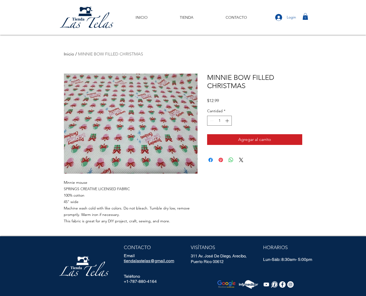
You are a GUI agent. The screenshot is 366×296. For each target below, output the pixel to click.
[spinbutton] (219, 120)
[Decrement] (211, 120)
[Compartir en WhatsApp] (231, 160)
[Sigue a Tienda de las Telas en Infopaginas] (274, 284)
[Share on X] (241, 160)
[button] (305, 16)
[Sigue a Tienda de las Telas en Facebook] (282, 284)
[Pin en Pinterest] (221, 160)
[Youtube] (266, 284)
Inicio (69, 54)
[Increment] (227, 120)
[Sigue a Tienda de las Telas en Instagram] (290, 284)
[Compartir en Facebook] (210, 160)
